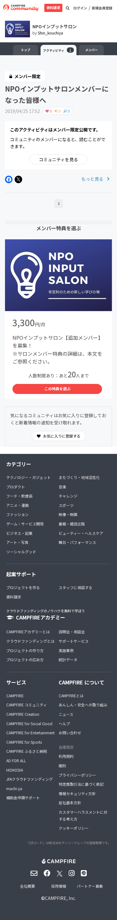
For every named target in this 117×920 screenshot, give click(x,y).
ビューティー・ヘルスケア (81, 533)
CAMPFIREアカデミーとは (28, 631)
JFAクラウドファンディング (29, 779)
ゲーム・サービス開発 (25, 523)
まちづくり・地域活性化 (79, 477)
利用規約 (66, 756)
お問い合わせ (70, 732)
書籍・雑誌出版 (72, 523)
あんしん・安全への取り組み (83, 704)
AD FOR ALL (16, 760)
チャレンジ (68, 495)
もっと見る (92, 179)
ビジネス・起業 (19, 533)
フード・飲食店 (19, 495)
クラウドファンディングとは (30, 641)
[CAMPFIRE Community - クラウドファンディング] (20, 8)
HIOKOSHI (14, 770)
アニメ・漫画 (17, 505)
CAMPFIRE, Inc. (60, 898)
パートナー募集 (90, 886)
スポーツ (66, 505)
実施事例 (66, 650)
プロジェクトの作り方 (25, 650)
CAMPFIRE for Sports (24, 742)
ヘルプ (64, 723)
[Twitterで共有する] (18, 179)
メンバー (91, 49)
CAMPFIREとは (71, 695)
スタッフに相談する (75, 587)
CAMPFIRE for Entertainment (30, 732)
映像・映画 (68, 514)
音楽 (62, 486)
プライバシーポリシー (77, 775)
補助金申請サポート (23, 797)
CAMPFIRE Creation (22, 714)
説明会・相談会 (72, 631)
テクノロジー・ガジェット (28, 477)
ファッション (17, 514)
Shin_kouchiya (50, 32)
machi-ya (14, 788)
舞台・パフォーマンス (77, 542)
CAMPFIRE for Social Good (29, 723)
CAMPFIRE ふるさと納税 (26, 751)
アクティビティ (57, 50)
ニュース (66, 714)
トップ (25, 49)
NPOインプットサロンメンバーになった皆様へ (57, 94)
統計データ (68, 659)
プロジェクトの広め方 (25, 659)
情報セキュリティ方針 (77, 793)
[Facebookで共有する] (8, 179)
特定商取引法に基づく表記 (81, 784)
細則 (62, 765)
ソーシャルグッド (21, 551)
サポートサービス (74, 641)
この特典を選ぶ (57, 388)
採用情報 (58, 886)
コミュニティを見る (58, 159)
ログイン (80, 7)
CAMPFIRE (15, 695)
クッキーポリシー (74, 828)
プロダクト (15, 486)
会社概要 (27, 886)
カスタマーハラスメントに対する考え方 (83, 815)
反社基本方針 (70, 802)
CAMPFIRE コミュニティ (26, 704)
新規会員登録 (102, 7)
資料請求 (53, 7)
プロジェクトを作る (23, 587)
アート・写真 (17, 542)
